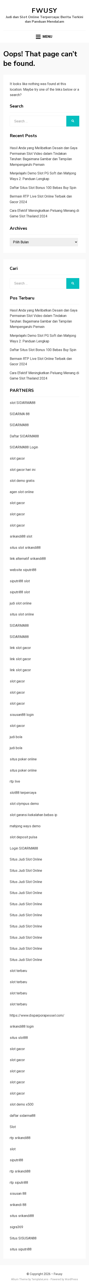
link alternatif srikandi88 (28, 559)
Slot (13, 1127)
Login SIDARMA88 (24, 848)
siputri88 (16, 1160)
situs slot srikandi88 (25, 548)
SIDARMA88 (19, 425)
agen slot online (22, 492)
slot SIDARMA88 (22, 403)
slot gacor (17, 458)
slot (13, 1149)
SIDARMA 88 (20, 414)
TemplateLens (40, 1279)
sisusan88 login (22, 715)
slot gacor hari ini (22, 470)
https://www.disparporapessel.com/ (37, 1015)
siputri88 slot (20, 581)
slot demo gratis (22, 481)
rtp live (15, 781)
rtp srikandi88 (20, 1138)
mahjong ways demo (25, 826)
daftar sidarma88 (22, 1116)
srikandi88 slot (21, 536)
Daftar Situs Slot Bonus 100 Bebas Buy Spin (43, 188)
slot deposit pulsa (23, 837)
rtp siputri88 (19, 1182)
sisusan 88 (18, 1193)
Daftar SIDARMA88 (24, 436)
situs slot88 (19, 1038)
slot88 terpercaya (23, 793)
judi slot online (21, 603)
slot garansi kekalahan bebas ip (33, 815)
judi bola (16, 737)
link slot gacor (20, 648)
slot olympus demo (24, 804)
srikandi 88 (18, 1205)
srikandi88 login (22, 1026)
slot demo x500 (21, 1104)
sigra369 (16, 1227)
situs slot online (22, 614)
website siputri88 (23, 570)
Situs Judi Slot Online (26, 859)
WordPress (71, 1279)
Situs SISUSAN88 (23, 1238)
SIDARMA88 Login (24, 447)
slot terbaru (18, 971)
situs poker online (23, 759)
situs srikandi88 (22, 1216)
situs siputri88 (21, 1249)
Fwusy (44, 10)
